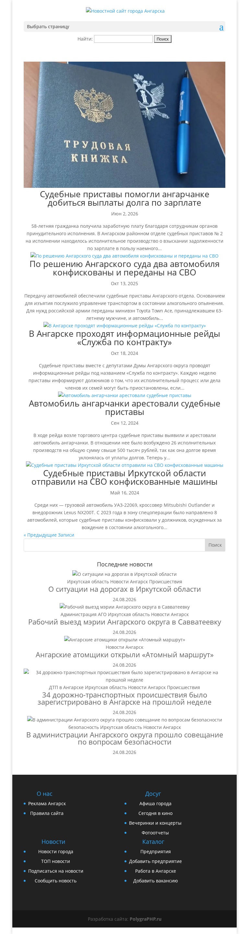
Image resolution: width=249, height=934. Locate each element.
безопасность (83, 727)
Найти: (85, 39)
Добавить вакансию (155, 881)
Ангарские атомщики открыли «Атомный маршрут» (125, 654)
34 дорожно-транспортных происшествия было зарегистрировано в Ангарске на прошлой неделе (124, 698)
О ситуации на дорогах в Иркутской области (124, 589)
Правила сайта (47, 813)
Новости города (55, 851)
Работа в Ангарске (155, 871)
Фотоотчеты (155, 833)
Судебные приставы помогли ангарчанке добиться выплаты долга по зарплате (124, 198)
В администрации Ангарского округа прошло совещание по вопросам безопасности (124, 738)
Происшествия (165, 581)
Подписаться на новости (55, 871)
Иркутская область (88, 581)
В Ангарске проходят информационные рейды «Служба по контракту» (124, 338)
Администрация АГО (84, 614)
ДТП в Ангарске (66, 687)
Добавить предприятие (155, 861)
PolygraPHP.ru (145, 919)
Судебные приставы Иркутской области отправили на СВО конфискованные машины (124, 477)
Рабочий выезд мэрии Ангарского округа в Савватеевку (124, 621)
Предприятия (155, 851)
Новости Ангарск (129, 581)
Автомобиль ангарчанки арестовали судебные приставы (124, 407)
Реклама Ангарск (47, 803)
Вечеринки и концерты (155, 823)
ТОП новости (55, 861)
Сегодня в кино (155, 813)
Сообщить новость (56, 881)
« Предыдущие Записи (49, 535)
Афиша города (155, 803)
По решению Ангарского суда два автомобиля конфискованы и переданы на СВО (124, 268)
